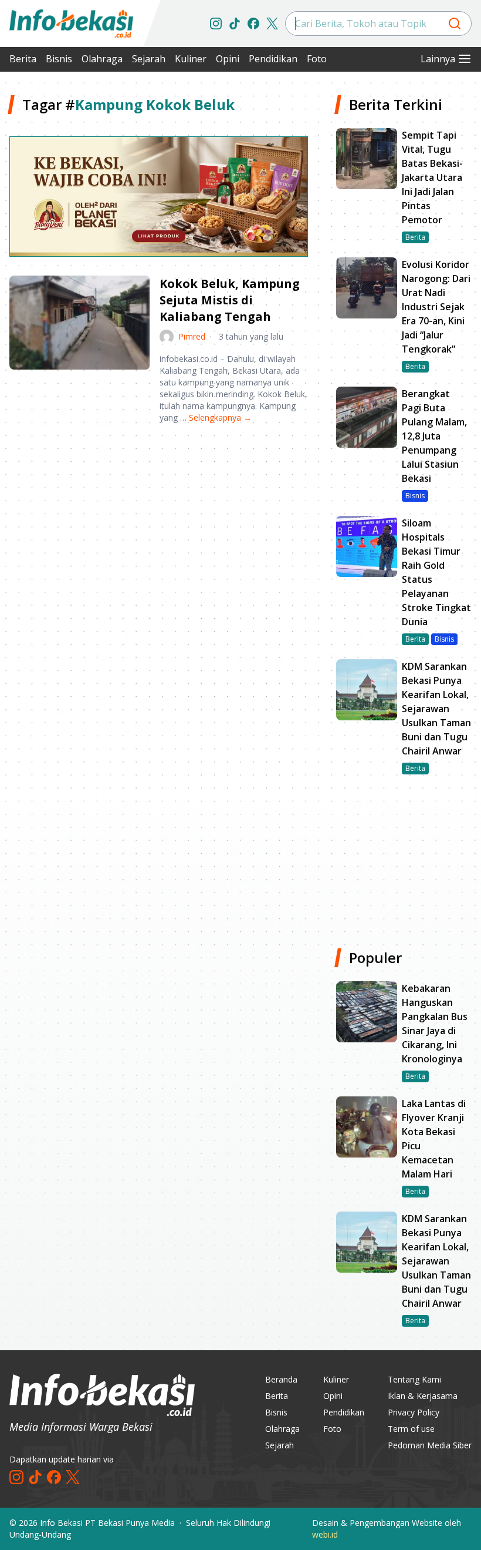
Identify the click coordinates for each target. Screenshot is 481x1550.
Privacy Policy (413, 1412)
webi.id (325, 1534)
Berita (22, 58)
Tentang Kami (414, 1379)
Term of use (411, 1428)
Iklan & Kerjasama (423, 1395)
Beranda (281, 1379)
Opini (227, 58)
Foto (317, 58)
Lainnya (438, 58)
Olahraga (102, 58)
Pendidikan (273, 58)
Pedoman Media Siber (430, 1445)
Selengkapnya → (220, 417)
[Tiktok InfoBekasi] (234, 23)
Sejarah (148, 58)
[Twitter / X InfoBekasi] (272, 23)
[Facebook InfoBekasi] (253, 23)
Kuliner (190, 58)
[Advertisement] (158, 524)
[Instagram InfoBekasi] (216, 23)
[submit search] (455, 23)
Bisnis (59, 58)
